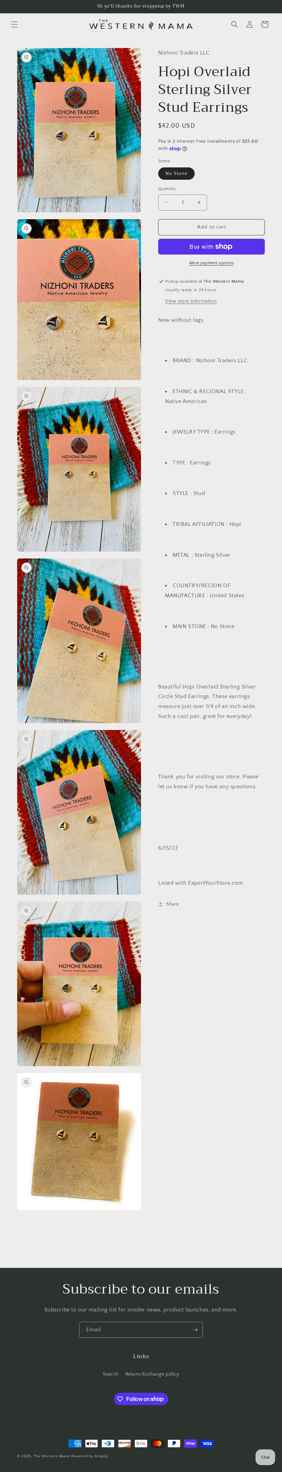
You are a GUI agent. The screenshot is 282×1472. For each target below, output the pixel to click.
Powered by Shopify (90, 1456)
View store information (191, 301)
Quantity (167, 188)
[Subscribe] (195, 1330)
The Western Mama (52, 1456)
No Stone (176, 173)
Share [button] (172, 904)
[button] (14, 24)
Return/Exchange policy (152, 1374)
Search (111, 1374)
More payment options (211, 263)
